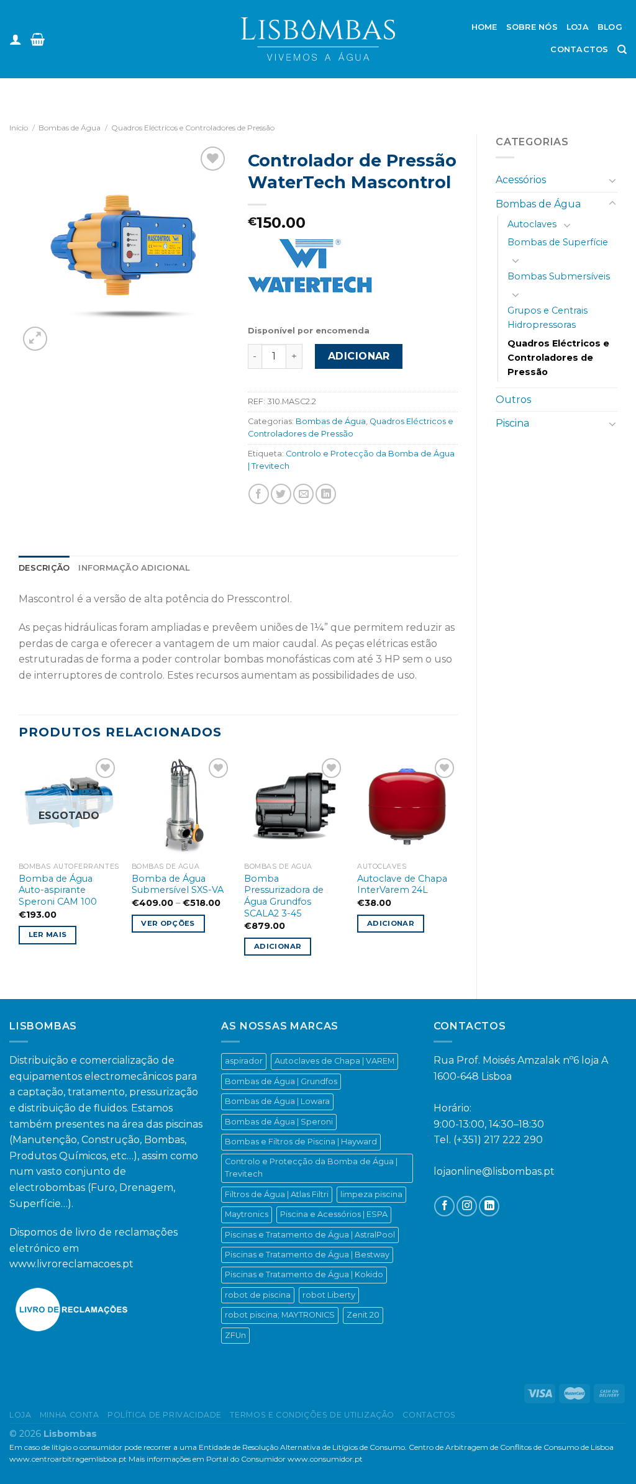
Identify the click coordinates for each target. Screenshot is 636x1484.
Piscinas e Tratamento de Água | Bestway (307, 1254)
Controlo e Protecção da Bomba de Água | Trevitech (311, 1168)
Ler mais (48, 934)
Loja (577, 27)
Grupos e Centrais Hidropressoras (547, 317)
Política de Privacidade (164, 1414)
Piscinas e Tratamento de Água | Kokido (304, 1274)
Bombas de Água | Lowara (277, 1101)
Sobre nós (532, 27)
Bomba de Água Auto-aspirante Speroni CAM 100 (58, 890)
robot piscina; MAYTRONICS (280, 1314)
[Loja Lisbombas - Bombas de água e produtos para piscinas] (318, 38)
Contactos (579, 49)
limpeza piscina (371, 1194)
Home (484, 27)
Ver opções (167, 923)
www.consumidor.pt (325, 1459)
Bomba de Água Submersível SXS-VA (178, 884)
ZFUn (235, 1335)
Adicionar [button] (277, 946)
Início (18, 127)
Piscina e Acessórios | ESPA (334, 1214)
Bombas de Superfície (557, 242)
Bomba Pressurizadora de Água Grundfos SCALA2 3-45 (284, 896)
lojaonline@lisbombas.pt (494, 1171)
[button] (15, 1459)
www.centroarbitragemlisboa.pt (68, 1459)
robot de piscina (258, 1295)
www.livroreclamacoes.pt (71, 1264)
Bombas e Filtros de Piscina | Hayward (301, 1141)
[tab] (44, 568)
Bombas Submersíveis (558, 276)
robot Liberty (328, 1295)
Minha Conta (69, 1414)
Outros (513, 399)
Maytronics (246, 1214)
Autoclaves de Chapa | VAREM (334, 1060)
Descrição (44, 567)
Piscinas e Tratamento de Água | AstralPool (310, 1234)
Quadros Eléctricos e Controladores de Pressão (193, 127)
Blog (609, 27)
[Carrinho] (37, 39)
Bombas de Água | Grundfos (281, 1081)
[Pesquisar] (622, 49)
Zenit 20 (363, 1314)
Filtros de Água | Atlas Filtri (277, 1194)
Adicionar (359, 356)
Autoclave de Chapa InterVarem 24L (402, 884)
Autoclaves (531, 224)
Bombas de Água (70, 127)
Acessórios (521, 180)
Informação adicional (133, 567)
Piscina (512, 423)
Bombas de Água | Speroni (279, 1121)
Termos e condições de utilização (312, 1414)
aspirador (244, 1060)
